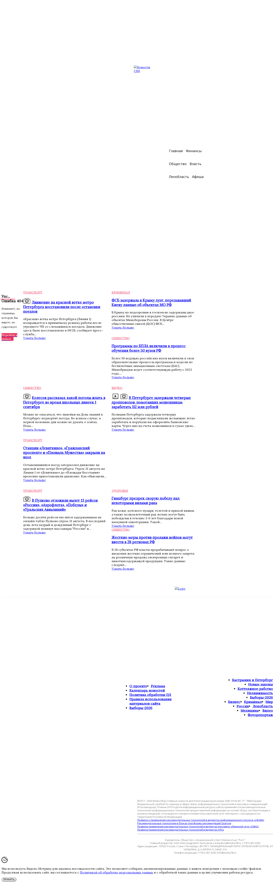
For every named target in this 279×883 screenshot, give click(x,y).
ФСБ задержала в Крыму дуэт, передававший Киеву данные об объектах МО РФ (151, 302)
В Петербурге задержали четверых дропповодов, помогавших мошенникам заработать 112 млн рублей (151, 402)
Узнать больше (34, 338)
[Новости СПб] (145, 169)
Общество (121, 338)
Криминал (121, 292)
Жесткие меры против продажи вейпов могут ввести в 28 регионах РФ (152, 539)
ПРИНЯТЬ (9, 879)
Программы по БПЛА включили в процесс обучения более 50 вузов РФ (149, 348)
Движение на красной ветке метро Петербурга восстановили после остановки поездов (61, 307)
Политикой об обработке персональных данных (116, 872)
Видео (117, 388)
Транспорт (32, 292)
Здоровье (120, 491)
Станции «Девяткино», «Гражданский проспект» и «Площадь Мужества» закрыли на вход (64, 452)
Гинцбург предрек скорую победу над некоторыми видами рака (146, 500)
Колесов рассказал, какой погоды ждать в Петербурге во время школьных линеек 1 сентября (64, 402)
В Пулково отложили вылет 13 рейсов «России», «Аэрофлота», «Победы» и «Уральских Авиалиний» (60, 505)
